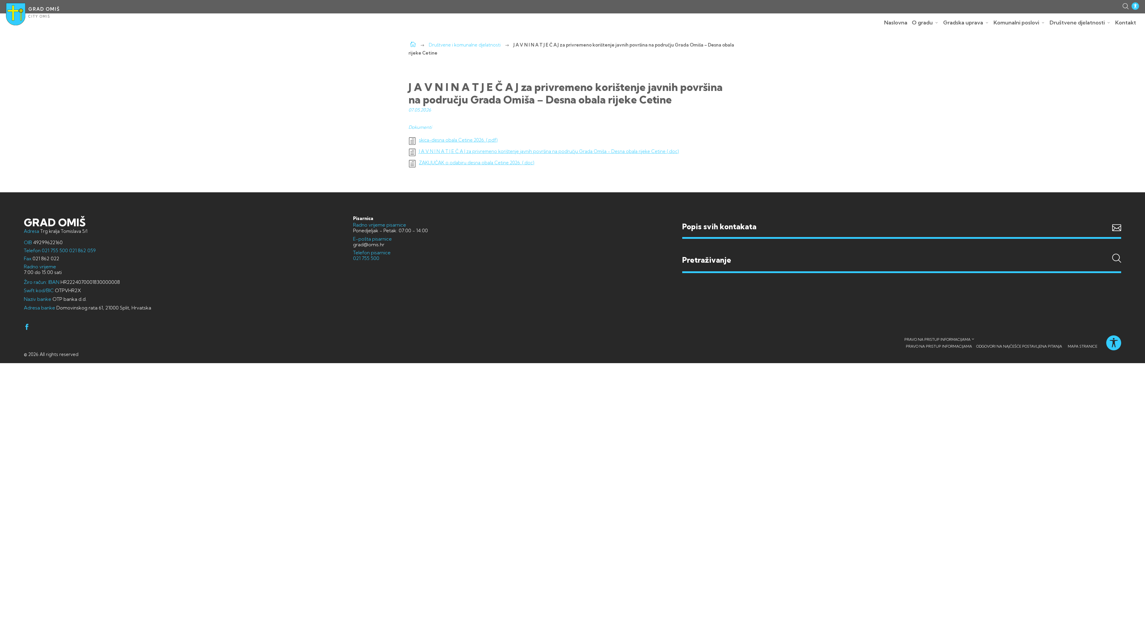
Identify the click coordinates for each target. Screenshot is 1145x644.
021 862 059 (82, 250)
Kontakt (1125, 22)
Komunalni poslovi (1016, 22)
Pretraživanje (901, 248)
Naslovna (895, 22)
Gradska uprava (963, 22)
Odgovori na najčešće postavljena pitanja (1019, 346)
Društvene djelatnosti (1077, 22)
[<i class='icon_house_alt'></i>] (413, 45)
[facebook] (27, 328)
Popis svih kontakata (719, 226)
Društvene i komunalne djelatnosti (465, 45)
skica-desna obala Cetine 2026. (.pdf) (458, 140)
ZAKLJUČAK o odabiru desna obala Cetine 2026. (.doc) (476, 162)
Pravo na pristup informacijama (937, 339)
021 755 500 (55, 250)
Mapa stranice (1082, 346)
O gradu (922, 22)
